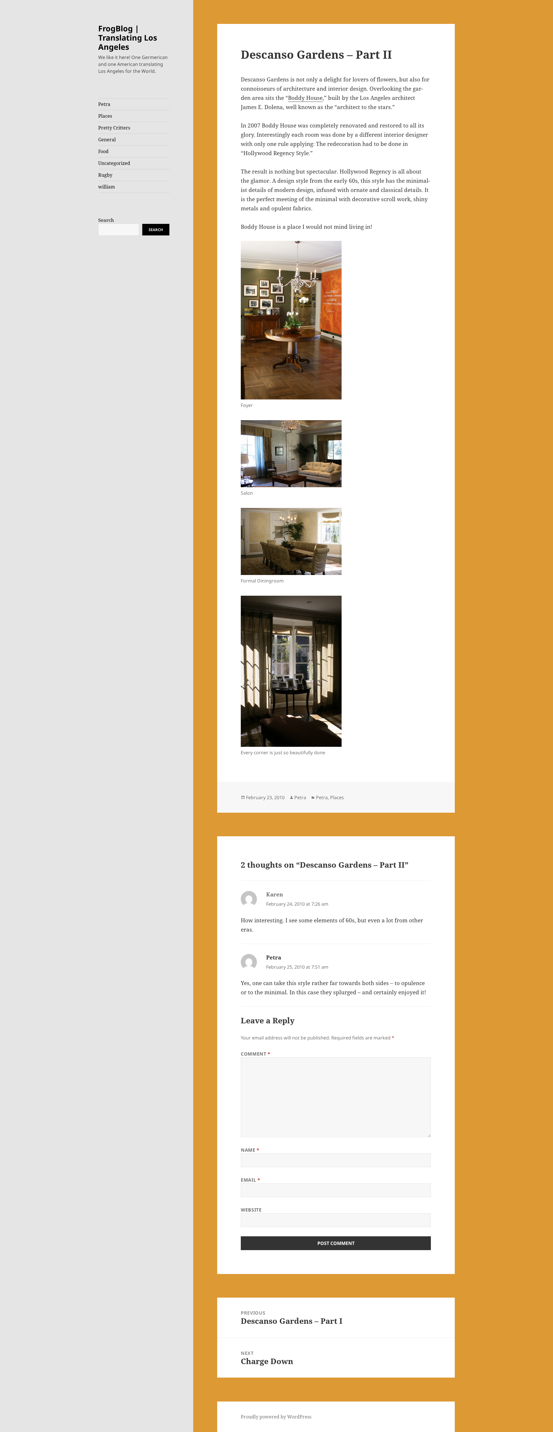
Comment (255, 1054)
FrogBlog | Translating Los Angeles (127, 37)
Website (251, 1210)
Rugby (105, 175)
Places (105, 116)
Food (103, 151)
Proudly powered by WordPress (276, 1417)
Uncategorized (114, 163)
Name (250, 1150)
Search (106, 220)
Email (250, 1180)
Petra (104, 104)
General (107, 139)
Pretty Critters (114, 128)
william (106, 187)
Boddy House (305, 98)
